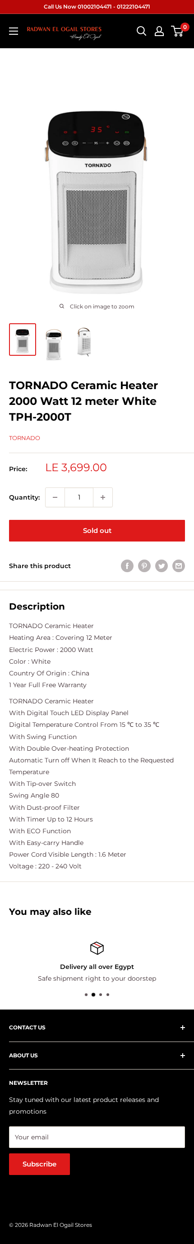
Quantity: (24, 497)
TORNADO (24, 437)
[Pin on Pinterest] (144, 566)
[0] (177, 31)
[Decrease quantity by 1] (55, 497)
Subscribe (39, 1164)
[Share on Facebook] (127, 566)
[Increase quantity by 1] (102, 497)
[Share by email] (178, 566)
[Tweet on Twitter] (161, 566)
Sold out (97, 530)
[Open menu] (13, 31)
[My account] (159, 31)
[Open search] (142, 31)
